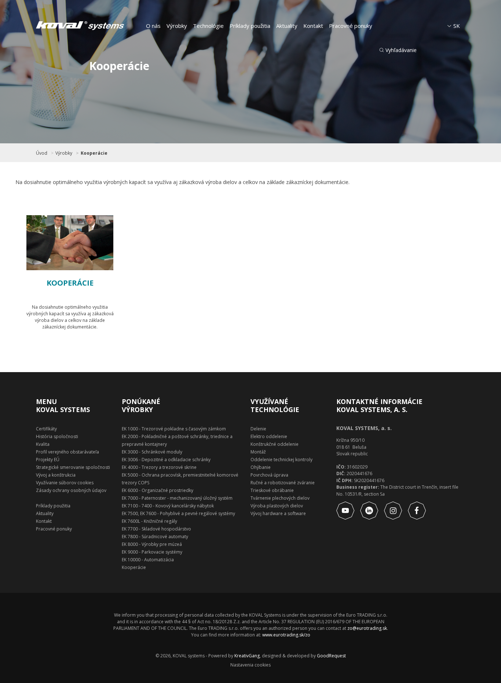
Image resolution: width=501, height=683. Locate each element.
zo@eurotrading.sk (367, 628)
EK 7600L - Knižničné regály (149, 521)
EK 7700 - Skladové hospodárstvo (156, 529)
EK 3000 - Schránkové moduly (152, 452)
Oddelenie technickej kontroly (281, 459)
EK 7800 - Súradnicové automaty (155, 536)
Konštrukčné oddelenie (275, 444)
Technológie (208, 25)
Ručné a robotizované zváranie (283, 483)
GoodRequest (331, 656)
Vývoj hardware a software (278, 513)
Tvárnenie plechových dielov (280, 498)
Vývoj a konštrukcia (56, 475)
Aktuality (286, 25)
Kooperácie (94, 153)
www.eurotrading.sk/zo (286, 635)
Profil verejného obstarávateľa (67, 452)
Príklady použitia (250, 25)
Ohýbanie (261, 467)
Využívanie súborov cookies (65, 483)
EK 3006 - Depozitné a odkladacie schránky (166, 459)
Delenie (258, 429)
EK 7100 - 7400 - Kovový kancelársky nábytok (168, 506)
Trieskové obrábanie (272, 490)
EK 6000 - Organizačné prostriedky (157, 490)
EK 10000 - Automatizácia (148, 560)
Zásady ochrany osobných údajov (71, 490)
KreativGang (247, 656)
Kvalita (43, 444)
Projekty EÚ (47, 459)
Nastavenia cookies (250, 665)
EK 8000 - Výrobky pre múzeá (152, 544)
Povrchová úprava (269, 475)
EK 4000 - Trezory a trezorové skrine (159, 467)
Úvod (41, 153)
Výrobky (177, 25)
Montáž (258, 452)
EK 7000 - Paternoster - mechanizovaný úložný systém (177, 498)
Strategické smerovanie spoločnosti (73, 467)
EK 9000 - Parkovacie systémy (152, 552)
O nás (153, 25)
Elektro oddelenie (269, 436)
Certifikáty (46, 429)
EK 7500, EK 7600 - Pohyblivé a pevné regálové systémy (178, 513)
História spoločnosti (57, 436)
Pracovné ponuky (350, 25)
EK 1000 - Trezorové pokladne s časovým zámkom (174, 429)
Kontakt (313, 25)
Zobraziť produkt (78, 347)
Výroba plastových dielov (277, 506)
